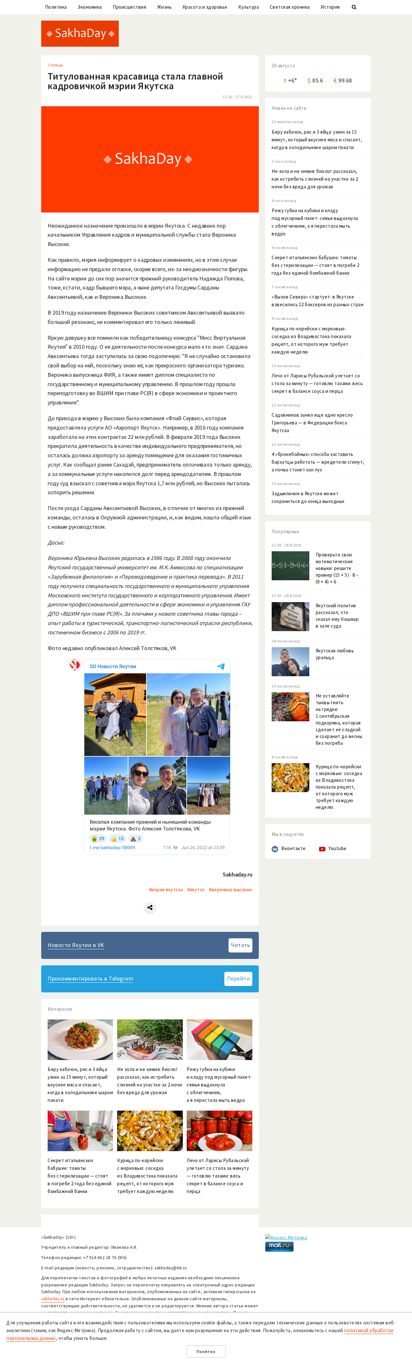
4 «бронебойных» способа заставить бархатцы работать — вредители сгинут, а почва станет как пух (318, 462)
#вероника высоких (230, 889)
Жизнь (164, 7)
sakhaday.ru (53, 1299)
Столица (55, 64)
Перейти (238, 978)
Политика (56, 7)
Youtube (338, 848)
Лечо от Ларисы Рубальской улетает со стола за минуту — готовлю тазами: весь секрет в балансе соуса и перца (317, 383)
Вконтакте (293, 848)
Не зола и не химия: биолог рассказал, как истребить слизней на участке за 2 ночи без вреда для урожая (315, 179)
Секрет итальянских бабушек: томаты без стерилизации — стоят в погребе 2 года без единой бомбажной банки (315, 265)
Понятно (206, 1351)
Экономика (90, 7)
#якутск (196, 889)
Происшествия (129, 7)
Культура (248, 7)
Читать (240, 945)
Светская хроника (290, 7)
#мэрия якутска (166, 889)
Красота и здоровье (205, 7)
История (330, 7)
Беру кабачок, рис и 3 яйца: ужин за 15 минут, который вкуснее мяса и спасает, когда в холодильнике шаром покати (317, 139)
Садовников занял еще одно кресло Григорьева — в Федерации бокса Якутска (312, 422)
